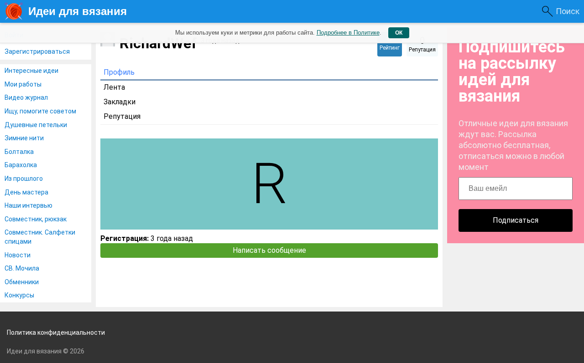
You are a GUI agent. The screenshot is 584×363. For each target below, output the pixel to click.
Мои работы (23, 84)
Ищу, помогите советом (40, 111)
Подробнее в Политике (348, 32)
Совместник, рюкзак (36, 219)
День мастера (26, 192)
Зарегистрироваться (37, 51)
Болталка (19, 151)
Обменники (22, 282)
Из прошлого (24, 178)
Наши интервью (28, 205)
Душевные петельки (36, 124)
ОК (398, 33)
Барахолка (21, 165)
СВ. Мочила (22, 268)
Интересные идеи (31, 70)
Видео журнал (26, 97)
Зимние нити (24, 138)
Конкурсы (19, 295)
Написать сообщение (269, 250)
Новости (18, 255)
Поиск (567, 11)
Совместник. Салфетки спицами (40, 237)
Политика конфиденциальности (56, 332)
